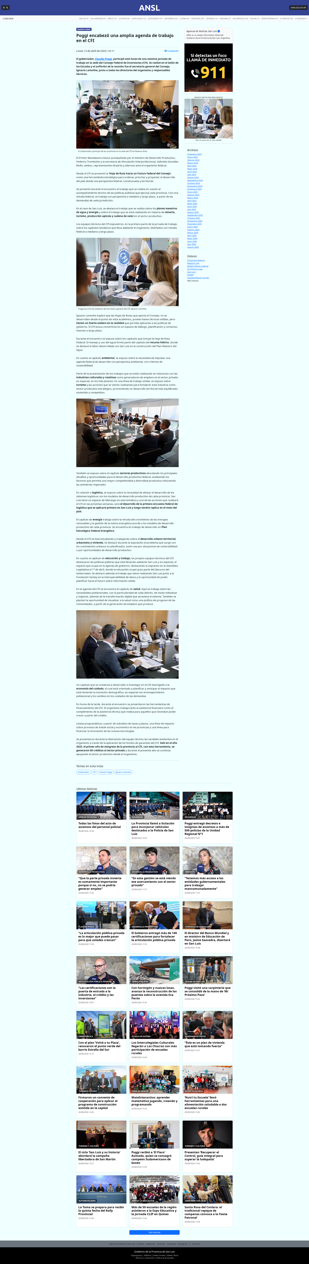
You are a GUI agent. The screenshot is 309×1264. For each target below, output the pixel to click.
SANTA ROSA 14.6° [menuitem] (197, 18)
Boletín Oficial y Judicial (197, 266)
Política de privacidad (165, 1258)
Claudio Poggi (103, 59)
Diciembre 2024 (194, 189)
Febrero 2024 (193, 160)
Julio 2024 (191, 174)
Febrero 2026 (193, 229)
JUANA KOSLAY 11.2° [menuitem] (139, 18)
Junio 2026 (192, 241)
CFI (94, 772)
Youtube (196, 1244)
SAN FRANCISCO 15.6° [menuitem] (240, 18)
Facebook (171, 1244)
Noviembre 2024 (194, 186)
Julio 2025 (191, 209)
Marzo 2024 (192, 163)
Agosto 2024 (193, 177)
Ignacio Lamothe (123, 772)
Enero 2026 (192, 227)
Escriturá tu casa (195, 269)
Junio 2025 (192, 206)
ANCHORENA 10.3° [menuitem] (171, 18)
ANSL (149, 7)
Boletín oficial (172, 1255)
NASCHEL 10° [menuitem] (255, 18)
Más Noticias (154, 1232)
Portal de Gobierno (196, 260)
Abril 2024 (191, 166)
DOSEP (190, 275)
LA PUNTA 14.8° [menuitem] (124, 18)
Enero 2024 (192, 157)
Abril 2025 (191, 200)
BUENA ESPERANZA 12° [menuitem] (270, 18)
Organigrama (136, 1255)
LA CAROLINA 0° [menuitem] (301, 18)
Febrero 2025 (193, 195)
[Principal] (5, 7)
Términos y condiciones (144, 1258)
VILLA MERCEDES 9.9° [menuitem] (98, 18)
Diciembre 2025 (194, 224)
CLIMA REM (8, 18)
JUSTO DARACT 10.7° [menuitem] (155, 18)
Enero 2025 (192, 192)
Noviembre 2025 (194, 221)
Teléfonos (147, 1255)
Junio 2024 (192, 171)
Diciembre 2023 (194, 154)
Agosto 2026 (193, 247)
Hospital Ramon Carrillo (198, 277)
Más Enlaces (193, 280)
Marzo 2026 (192, 232)
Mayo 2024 (192, 168)
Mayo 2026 (192, 238)
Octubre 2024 (193, 183)
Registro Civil (193, 263)
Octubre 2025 (193, 218)
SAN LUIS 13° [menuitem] (83, 18)
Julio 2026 (191, 244)
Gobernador (83, 772)
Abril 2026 (191, 235)
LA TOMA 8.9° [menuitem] (184, 18)
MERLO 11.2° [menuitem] (112, 18)
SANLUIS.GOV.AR (298, 7)
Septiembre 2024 (195, 180)
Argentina (150, 1244)
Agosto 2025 (193, 212)
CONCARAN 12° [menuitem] (225, 18)
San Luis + (191, 272)
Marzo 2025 (192, 198)
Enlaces (140, 1244)
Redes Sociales (159, 1255)
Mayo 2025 (192, 203)
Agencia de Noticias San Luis (122, 1244)
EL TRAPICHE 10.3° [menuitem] (286, 18)
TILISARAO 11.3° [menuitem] (212, 18)
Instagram (182, 1244)
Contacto (161, 1244)
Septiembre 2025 (195, 215)
